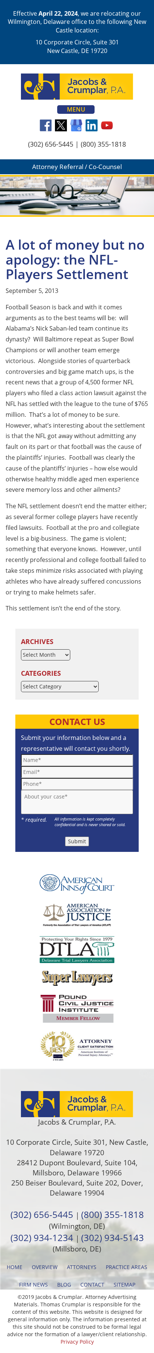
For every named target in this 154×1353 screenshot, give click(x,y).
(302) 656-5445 (50, 144)
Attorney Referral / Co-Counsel (77, 166)
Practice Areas (126, 1267)
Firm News (33, 1284)
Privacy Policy (77, 1341)
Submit (77, 841)
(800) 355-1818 (103, 144)
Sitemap (124, 1284)
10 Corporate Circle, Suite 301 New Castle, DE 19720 (77, 46)
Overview (45, 1267)
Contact (92, 1284)
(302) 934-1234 (41, 1237)
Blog (64, 1284)
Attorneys (81, 1267)
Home (14, 1267)
